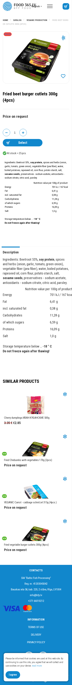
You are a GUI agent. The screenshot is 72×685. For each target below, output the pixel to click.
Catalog (17, 20)
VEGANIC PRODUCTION (37, 20)
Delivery (36, 634)
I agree (13, 674)
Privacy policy (36, 642)
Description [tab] (11, 252)
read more (37, 665)
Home (6, 20)
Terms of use (36, 627)
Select (22, 143)
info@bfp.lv (36, 595)
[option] (36, 57)
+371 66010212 (36, 601)
